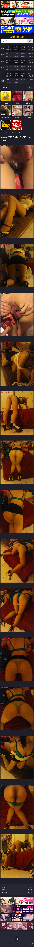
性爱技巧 (30, 76)
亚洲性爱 (8, 60)
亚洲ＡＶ (8, 53)
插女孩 (8, 79)
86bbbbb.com (17, 36)
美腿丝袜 (8, 69)
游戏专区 (30, 47)
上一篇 (4, 889)
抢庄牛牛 (30, 50)
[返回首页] (32, 943)
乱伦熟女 (23, 63)
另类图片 (30, 69)
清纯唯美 (15, 69)
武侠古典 (30, 73)
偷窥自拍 (8, 66)
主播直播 (23, 56)
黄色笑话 (23, 76)
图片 (2, 68)
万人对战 (23, 47)
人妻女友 (23, 73)
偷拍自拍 (15, 60)
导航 (2, 81)
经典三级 (15, 63)
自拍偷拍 (15, 53)
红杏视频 (8, 82)
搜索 (30, 41)
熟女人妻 (8, 56)
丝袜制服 (15, 56)
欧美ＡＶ (23, 53)
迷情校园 (8, 76)
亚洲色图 (15, 66)
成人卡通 (23, 60)
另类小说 (15, 76)
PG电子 (8, 47)
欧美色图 (23, 66)
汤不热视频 (30, 79)
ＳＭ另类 (30, 56)
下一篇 (29, 889)
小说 (2, 74)
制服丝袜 (8, 63)
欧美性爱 (30, 60)
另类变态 (30, 63)
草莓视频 (23, 79)
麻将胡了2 (8, 50)
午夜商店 (15, 79)
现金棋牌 (23, 50)
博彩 (2, 48)
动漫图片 (30, 66)
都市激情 (8, 73)
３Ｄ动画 (30, 53)
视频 (2, 55)
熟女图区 (23, 69)
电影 (2, 61)
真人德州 (15, 47)
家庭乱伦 (15, 73)
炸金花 (15, 50)
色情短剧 (15, 82)
